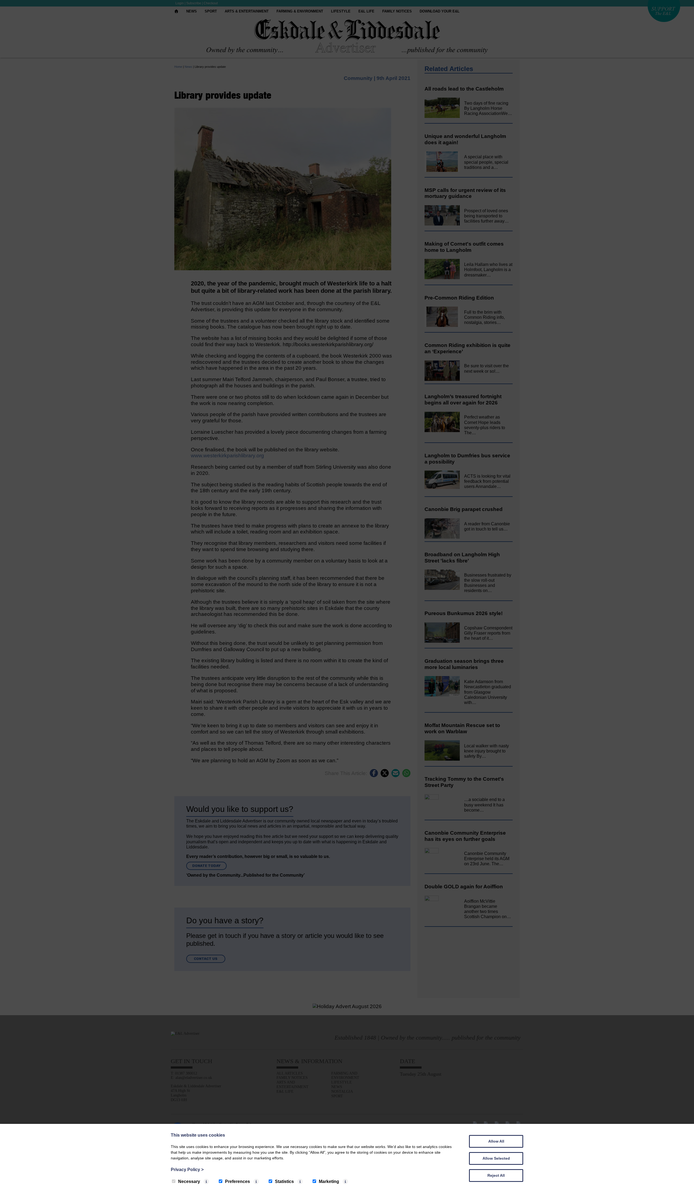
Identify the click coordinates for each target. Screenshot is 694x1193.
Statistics (284, 1181)
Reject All (496, 1175)
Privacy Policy (187, 1169)
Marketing (329, 1181)
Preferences (237, 1181)
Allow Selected (496, 1158)
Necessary (189, 1181)
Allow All (496, 1141)
